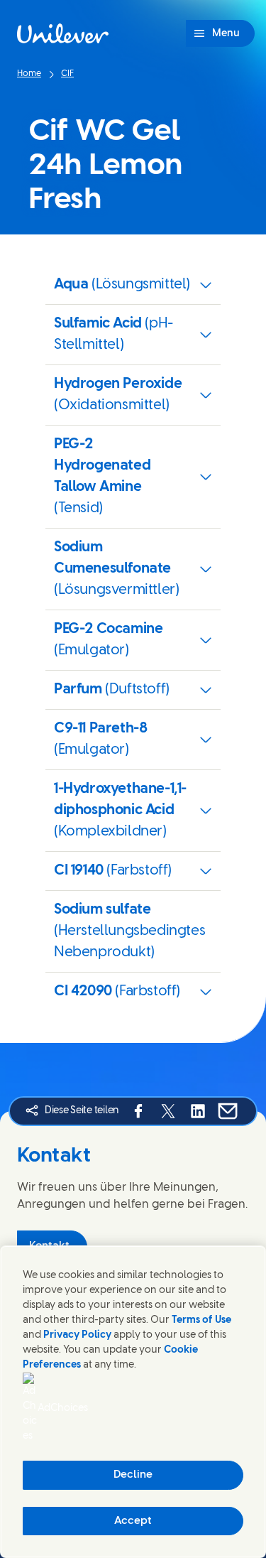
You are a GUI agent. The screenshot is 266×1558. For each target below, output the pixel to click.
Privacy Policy (77, 1335)
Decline (133, 1475)
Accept (133, 1521)
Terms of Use (201, 1320)
